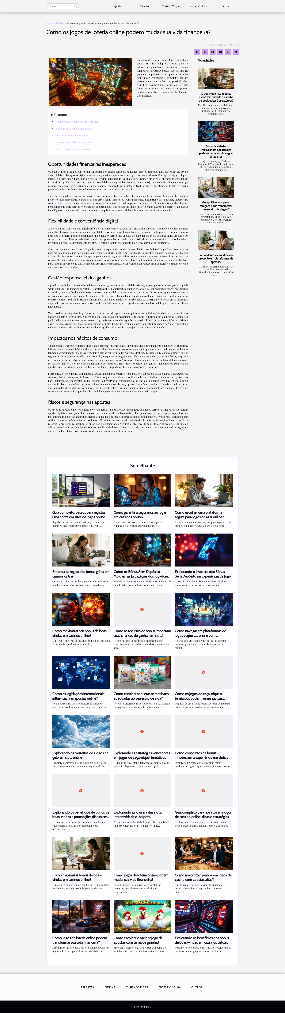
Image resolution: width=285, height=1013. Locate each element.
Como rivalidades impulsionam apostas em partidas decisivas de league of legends (216, 151)
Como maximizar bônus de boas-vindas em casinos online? (77, 877)
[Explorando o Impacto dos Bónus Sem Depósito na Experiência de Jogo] (204, 549)
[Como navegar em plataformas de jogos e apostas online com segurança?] (204, 608)
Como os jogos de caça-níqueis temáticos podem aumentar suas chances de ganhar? (199, 698)
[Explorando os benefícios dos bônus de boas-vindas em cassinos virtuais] (204, 915)
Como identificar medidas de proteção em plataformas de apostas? (215, 258)
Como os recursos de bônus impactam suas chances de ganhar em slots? (142, 633)
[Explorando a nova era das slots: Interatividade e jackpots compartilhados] (142, 790)
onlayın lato (62, 203)
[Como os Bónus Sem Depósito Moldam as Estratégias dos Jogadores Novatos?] (142, 549)
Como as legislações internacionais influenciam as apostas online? (78, 696)
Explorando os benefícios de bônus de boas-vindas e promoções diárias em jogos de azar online (80, 816)
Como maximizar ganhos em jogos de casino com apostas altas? (203, 877)
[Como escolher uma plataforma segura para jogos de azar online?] (204, 490)
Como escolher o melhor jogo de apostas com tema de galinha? (138, 940)
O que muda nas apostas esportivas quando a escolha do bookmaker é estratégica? (216, 97)
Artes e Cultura (198, 6)
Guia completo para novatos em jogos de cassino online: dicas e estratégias (203, 814)
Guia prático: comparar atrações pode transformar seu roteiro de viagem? (216, 206)
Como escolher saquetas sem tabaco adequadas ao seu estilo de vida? (141, 696)
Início (49, 23)
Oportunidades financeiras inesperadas (77, 121)
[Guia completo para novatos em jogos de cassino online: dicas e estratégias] (204, 790)
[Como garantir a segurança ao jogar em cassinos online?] (142, 490)
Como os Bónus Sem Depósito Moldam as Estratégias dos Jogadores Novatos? (142, 576)
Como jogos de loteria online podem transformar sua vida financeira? (79, 940)
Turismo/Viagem (171, 6)
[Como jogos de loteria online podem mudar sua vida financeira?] (142, 853)
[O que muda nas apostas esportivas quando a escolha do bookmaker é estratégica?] (216, 78)
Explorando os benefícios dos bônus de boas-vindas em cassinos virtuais (202, 940)
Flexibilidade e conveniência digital (74, 128)
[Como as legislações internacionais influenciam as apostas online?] (81, 671)
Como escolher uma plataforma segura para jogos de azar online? (199, 514)
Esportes (117, 6)
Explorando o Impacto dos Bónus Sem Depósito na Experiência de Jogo (203, 573)
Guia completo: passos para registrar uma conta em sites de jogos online (79, 514)
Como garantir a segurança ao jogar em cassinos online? (140, 514)
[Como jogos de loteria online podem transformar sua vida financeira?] (81, 915)
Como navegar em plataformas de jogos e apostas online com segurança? (200, 635)
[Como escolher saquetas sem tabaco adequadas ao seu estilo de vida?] (142, 671)
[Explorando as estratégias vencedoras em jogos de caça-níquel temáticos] (142, 731)
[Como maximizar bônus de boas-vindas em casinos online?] (81, 853)
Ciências (144, 6)
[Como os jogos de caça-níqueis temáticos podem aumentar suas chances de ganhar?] (204, 671)
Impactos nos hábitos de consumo (74, 142)
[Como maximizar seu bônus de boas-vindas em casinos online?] (81, 608)
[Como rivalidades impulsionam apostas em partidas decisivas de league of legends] (216, 131)
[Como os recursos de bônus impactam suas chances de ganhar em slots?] (142, 608)
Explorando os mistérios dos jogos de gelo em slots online (80, 755)
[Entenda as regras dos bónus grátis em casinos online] (81, 549)
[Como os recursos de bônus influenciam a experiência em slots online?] (204, 731)
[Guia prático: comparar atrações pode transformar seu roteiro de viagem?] (216, 187)
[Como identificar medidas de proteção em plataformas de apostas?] (216, 240)
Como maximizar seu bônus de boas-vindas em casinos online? (80, 633)
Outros (225, 6)
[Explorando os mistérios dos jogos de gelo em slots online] (81, 731)
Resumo (60, 114)
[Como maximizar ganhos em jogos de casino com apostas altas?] (204, 853)
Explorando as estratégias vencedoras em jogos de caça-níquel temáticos (142, 755)
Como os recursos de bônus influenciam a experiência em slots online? (200, 757)
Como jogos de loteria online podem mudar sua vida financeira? (141, 877)
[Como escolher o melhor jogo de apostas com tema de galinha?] (142, 915)
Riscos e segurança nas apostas (72, 149)
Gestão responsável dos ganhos (73, 135)
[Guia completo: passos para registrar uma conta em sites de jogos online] (81, 490)
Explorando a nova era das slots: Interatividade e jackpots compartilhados (138, 816)
